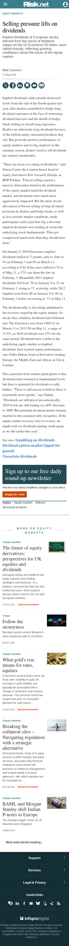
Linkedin (17, 903)
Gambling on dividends (35, 440)
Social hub (51, 903)
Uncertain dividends (19, 456)
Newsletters (31, 903)
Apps (45, 903)
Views (6, 616)
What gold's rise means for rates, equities (18, 665)
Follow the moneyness (13, 624)
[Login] (65, 4)
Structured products (14, 507)
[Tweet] (5, 85)
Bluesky (38, 903)
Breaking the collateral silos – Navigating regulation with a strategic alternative (23, 736)
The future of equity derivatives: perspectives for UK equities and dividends (22, 558)
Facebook (24, 903)
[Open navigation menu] (3, 4)
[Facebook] (13, 85)
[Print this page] (42, 85)
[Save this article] (27, 85)
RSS (58, 903)
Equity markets (12, 13)
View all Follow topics (10, 903)
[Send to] (34, 85)
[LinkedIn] (20, 85)
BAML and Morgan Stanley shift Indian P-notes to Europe (21, 809)
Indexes (40, 502)
